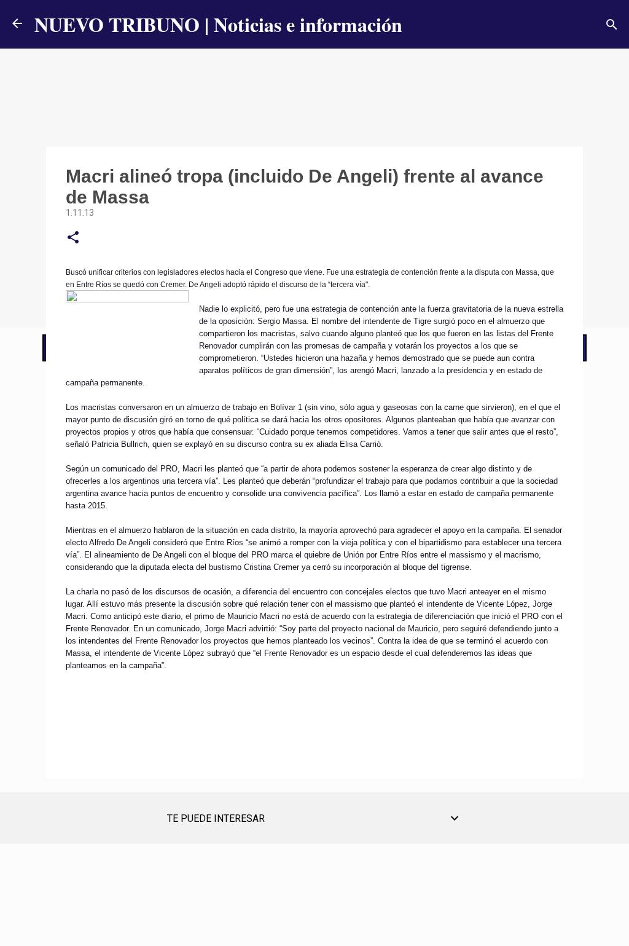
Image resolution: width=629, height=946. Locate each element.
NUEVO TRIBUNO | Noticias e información (218, 24)
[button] (73, 238)
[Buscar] (611, 24)
